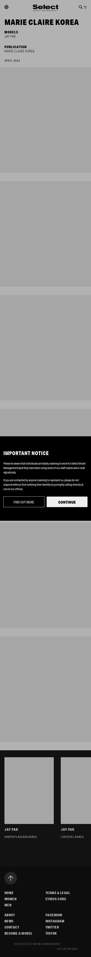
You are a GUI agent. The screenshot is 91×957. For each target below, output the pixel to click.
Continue (67, 502)
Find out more (24, 502)
